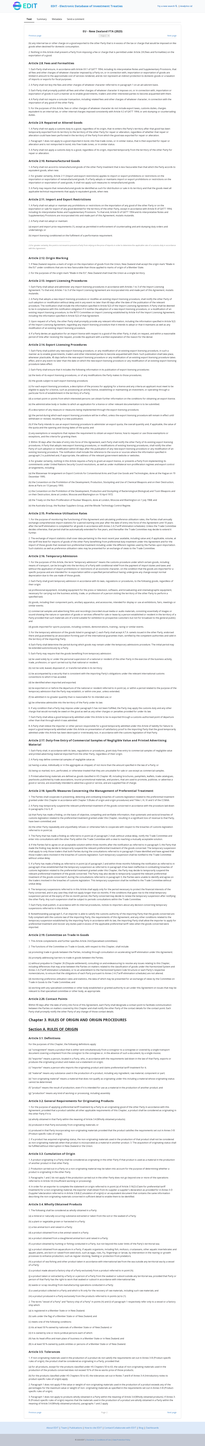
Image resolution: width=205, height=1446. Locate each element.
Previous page (35, 35)
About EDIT (52, 1427)
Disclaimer (90, 1440)
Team (64, 1427)
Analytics (185, 6)
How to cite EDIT (93, 1427)
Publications (75, 1427)
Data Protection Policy (121, 1440)
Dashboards (152, 1427)
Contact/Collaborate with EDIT (120, 1427)
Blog (141, 1427)
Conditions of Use (104, 1440)
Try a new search (166, 6)
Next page (172, 35)
